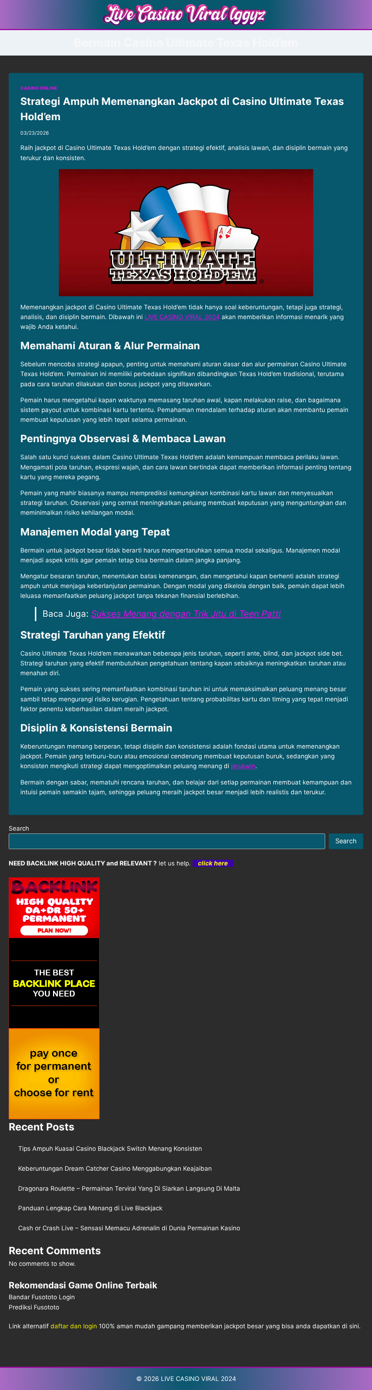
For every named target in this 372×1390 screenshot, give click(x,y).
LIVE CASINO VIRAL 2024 (198, 1378)
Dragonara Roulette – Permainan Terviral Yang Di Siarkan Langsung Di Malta (129, 1188)
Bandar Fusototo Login (42, 1297)
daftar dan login (73, 1326)
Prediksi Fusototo (34, 1307)
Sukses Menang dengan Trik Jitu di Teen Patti (186, 613)
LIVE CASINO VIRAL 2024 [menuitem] (182, 317)
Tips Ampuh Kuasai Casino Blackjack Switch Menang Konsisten (110, 1148)
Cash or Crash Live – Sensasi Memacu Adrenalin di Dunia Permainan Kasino (129, 1228)
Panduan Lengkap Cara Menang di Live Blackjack (90, 1208)
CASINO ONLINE (38, 88)
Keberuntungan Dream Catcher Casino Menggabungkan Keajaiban (115, 1168)
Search (19, 828)
